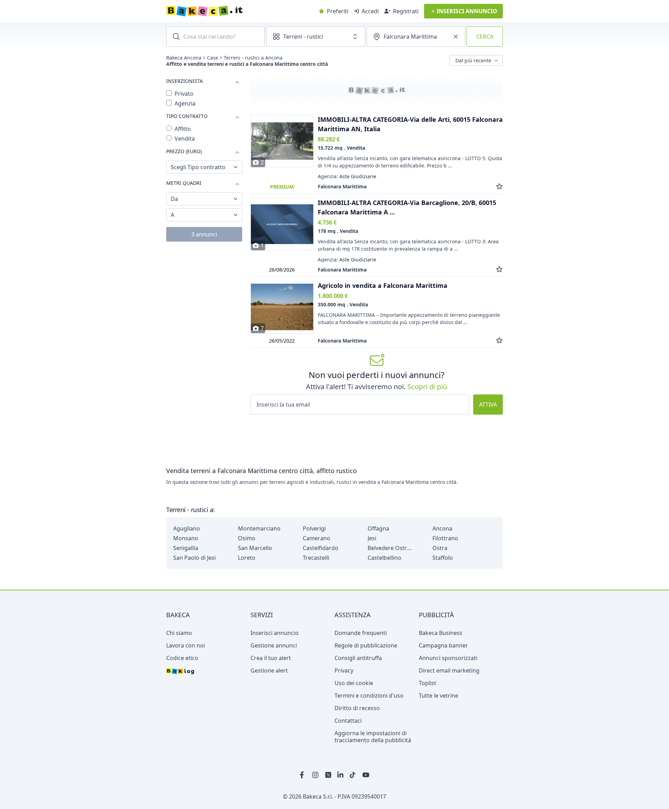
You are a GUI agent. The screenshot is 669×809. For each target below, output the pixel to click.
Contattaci (348, 720)
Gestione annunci (274, 645)
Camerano (316, 538)
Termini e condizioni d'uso (368, 695)
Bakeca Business (440, 633)
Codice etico (182, 658)
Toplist (427, 683)
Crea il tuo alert (271, 658)
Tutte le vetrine (438, 695)
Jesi (372, 538)
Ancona (442, 528)
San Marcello (255, 548)
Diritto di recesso (357, 708)
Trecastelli (316, 557)
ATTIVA (488, 404)
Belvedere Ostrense (390, 548)
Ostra (439, 548)
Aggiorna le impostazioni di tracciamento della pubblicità (372, 736)
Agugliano (186, 528)
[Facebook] (303, 774)
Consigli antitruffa (358, 658)
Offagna (378, 528)
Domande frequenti (360, 633)
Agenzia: (347, 176)
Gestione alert (269, 670)
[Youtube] (365, 774)
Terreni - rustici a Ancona (253, 57)
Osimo (246, 538)
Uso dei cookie (353, 683)
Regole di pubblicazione (365, 645)
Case (212, 58)
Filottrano (445, 538)
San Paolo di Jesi (194, 557)
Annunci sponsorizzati (448, 658)
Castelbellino (384, 557)
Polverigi (314, 528)
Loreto (246, 557)
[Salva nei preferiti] (499, 186)
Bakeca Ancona (183, 58)
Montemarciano (259, 528)
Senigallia (185, 548)
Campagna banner (443, 645)
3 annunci (204, 234)
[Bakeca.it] (229, 11)
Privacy (343, 670)
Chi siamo (179, 633)
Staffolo (442, 557)
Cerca (484, 36)
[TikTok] (353, 774)
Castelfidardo (320, 548)
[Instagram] (315, 774)
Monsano (185, 538)
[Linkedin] (340, 774)
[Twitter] (328, 774)
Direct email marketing (449, 670)
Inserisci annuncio (275, 633)
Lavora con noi (185, 645)
